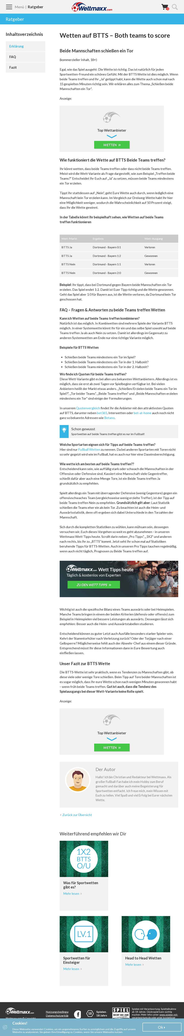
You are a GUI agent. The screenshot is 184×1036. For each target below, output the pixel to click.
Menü (19, 7)
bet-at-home (142, 413)
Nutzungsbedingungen (60, 1011)
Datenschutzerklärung (59, 1015)
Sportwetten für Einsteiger (76, 960)
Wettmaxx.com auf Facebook (78, 1014)
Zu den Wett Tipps (92, 585)
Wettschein (164, 6)
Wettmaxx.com (92, 7)
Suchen (174, 6)
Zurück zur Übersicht (77, 815)
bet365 (102, 413)
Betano (109, 418)
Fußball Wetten (89, 449)
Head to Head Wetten (143, 958)
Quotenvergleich (88, 408)
